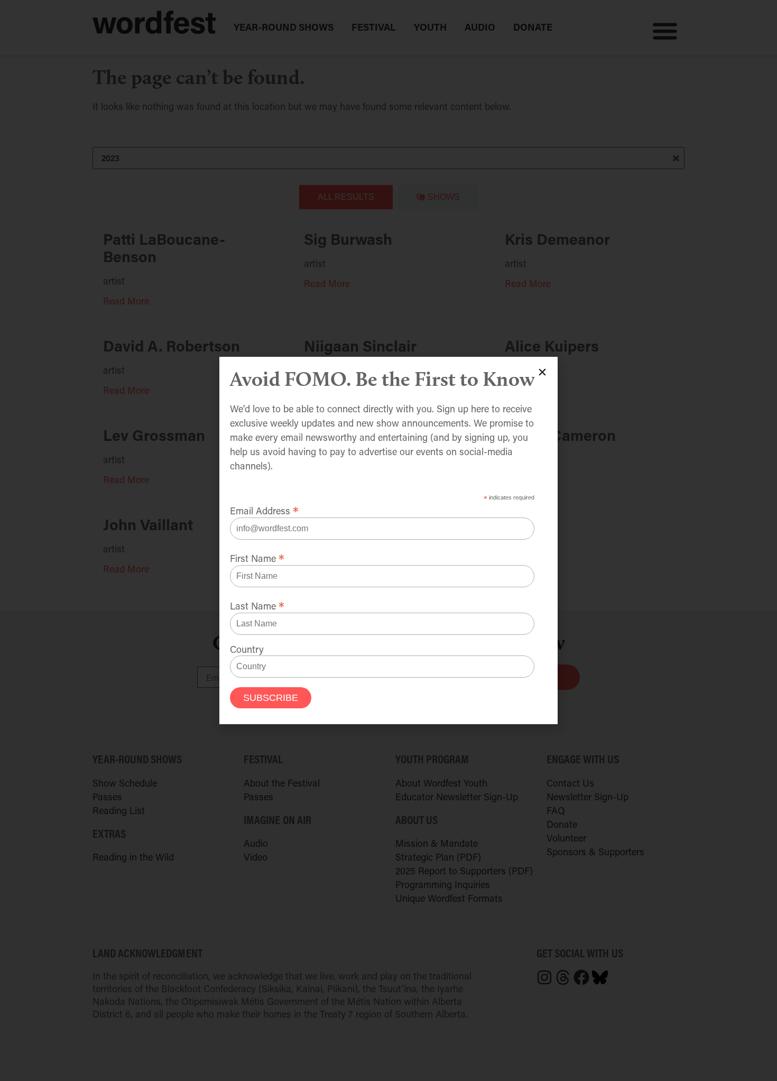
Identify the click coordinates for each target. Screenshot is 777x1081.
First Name (257, 556)
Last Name (257, 604)
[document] (388, 540)
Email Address (264, 509)
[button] (542, 372)
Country (247, 649)
